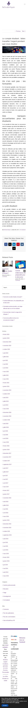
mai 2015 (5, 546)
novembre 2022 (7, 345)
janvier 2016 (6, 520)
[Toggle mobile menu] (25, 4)
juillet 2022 (6, 356)
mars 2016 (6, 516)
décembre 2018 (7, 412)
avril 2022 (5, 367)
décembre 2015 (7, 523)
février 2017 (6, 490)
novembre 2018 (7, 416)
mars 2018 (6, 442)
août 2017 (5, 468)
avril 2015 (5, 550)
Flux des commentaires (9, 616)
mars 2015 (6, 553)
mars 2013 (6, 576)
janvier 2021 (6, 386)
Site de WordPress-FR (9, 620)
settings (17, 702)
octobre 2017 (6, 460)
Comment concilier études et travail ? (7, 271)
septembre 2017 (7, 464)
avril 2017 (5, 483)
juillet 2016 (6, 505)
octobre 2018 (6, 419)
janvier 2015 (6, 561)
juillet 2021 (6, 375)
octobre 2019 (6, 393)
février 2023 (6, 334)
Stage (4, 592)
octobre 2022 (6, 349)
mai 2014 (5, 568)
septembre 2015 (7, 535)
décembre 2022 (7, 341)
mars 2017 (6, 486)
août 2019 (5, 397)
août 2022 (5, 353)
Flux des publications (8, 613)
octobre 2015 (6, 531)
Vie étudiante (23, 229)
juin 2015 (5, 542)
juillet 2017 (6, 471)
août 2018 (5, 423)
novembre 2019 (7, 390)
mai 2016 (5, 509)
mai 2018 (5, 434)
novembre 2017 (7, 457)
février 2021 (6, 382)
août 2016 (5, 501)
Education (5, 589)
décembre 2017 (7, 453)
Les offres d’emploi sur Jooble (5, 678)
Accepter (5, 705)
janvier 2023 (6, 338)
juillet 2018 (6, 427)
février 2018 (6, 445)
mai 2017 (5, 479)
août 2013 (5, 572)
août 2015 (5, 538)
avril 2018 (5, 438)
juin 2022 (5, 360)
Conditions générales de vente (5, 666)
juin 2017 (5, 475)
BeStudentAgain (7, 229)
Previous (18, 31)
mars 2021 (6, 379)
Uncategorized (7, 596)
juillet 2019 (6, 401)
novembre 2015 (7, 527)
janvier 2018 (6, 449)
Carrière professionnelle (9, 585)
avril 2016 (5, 512)
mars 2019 (6, 408)
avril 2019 (5, 405)
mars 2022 (6, 371)
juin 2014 (5, 564)
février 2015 (6, 557)
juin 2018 (5, 431)
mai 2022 (5, 364)
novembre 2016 (7, 497)
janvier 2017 (6, 494)
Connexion (6, 609)
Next (23, 31)
